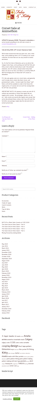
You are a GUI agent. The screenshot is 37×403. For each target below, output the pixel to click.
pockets (23, 361)
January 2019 (6, 294)
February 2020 (6, 273)
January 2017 (6, 306)
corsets (26, 342)
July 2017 (5, 300)
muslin (25, 356)
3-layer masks (8, 336)
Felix (17, 35)
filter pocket (22, 349)
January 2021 (6, 250)
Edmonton (6, 349)
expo (12, 349)
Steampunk (8, 364)
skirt (31, 361)
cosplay (6, 345)
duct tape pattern (25, 346)
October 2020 (6, 256)
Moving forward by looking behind (11, 233)
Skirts (3, 207)
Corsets (9, 7)
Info (20, 7)
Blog (25, 7)
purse (28, 361)
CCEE (12, 342)
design (14, 346)
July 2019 (5, 281)
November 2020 (6, 254)
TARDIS (21, 363)
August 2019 (5, 279)
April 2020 (5, 269)
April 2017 (5, 302)
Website (4, 166)
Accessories (5, 201)
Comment (5, 136)
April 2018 (5, 296)
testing (26, 363)
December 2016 (6, 309)
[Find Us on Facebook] (20, 1)
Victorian (31, 364)
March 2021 (5, 248)
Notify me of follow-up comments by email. (14, 170)
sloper (3, 363)
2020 (22, 336)
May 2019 (5, 286)
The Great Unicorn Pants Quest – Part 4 (13, 224)
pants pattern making (25, 359)
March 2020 (5, 271)
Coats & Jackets (6, 205)
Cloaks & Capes (6, 203)
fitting (31, 349)
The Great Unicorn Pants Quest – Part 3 (13, 226)
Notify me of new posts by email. (11, 174)
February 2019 (6, 292)
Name (4, 156)
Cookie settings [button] (7, 399)
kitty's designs (11, 353)
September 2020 (7, 259)
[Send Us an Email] (16, 1)
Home (3, 7)
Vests (3, 211)
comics (21, 342)
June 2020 (5, 265)
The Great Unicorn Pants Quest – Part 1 (13, 231)
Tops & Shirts (6, 209)
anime (4, 339)
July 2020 (5, 263)
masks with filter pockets (16, 356)
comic (17, 342)
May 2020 (5, 267)
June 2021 (5, 246)
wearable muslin (5, 366)
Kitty (5, 352)
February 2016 (6, 311)
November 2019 (6, 277)
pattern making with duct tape (11, 361)
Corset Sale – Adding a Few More (29, 118)
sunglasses (15, 363)
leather (17, 353)
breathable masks (19, 340)
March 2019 (5, 290)
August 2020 (5, 261)
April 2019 (5, 288)
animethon (10, 340)
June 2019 (5, 284)
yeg (18, 366)
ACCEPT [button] (16, 399)
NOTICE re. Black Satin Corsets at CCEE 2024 (15, 222)
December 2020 (6, 252)
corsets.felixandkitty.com (9, 44)
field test (16, 349)
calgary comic (6, 342)
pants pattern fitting (13, 359)
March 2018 (5, 298)
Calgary (28, 339)
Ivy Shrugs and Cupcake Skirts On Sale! (7, 119)
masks (5, 356)
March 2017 (5, 304)
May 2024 (5, 244)
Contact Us (32, 7)
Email (4, 161)
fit (28, 349)
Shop (15, 7)
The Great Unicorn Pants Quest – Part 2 (13, 229)
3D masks (17, 336)
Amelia (27, 335)
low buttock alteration (25, 353)
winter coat (13, 366)
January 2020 (6, 275)
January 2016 (6, 313)
